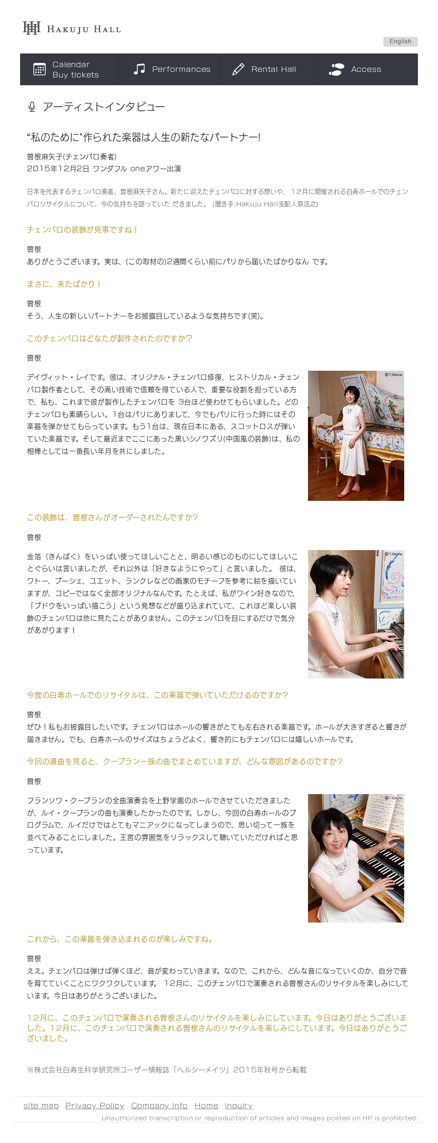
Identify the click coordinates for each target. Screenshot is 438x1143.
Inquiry (239, 1105)
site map (41, 1105)
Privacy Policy (94, 1105)
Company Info (159, 1105)
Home (206, 1105)
